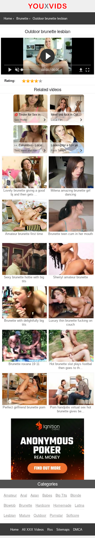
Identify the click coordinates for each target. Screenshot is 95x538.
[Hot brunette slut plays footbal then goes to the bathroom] (70, 345)
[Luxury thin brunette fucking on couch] (70, 302)
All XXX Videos (33, 529)
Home (14, 529)
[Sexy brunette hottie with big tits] (24, 259)
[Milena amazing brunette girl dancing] (70, 172)
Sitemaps (63, 529)
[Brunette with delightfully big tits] (24, 302)
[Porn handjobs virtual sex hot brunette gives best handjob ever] (70, 389)
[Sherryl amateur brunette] (70, 259)
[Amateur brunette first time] (24, 215)
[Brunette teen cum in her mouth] (70, 215)
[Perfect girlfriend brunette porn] (24, 389)
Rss (50, 529)
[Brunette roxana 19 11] (24, 345)
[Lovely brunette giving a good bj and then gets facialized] (24, 172)
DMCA (77, 529)
